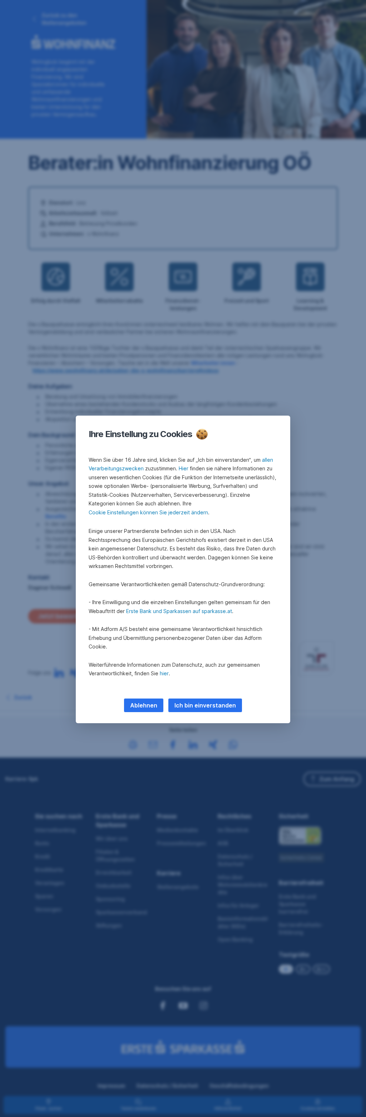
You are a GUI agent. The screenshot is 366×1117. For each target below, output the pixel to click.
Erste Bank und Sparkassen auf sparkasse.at (179, 611)
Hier (183, 468)
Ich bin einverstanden (205, 705)
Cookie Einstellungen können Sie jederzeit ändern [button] (148, 512)
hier (164, 673)
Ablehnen (143, 705)
